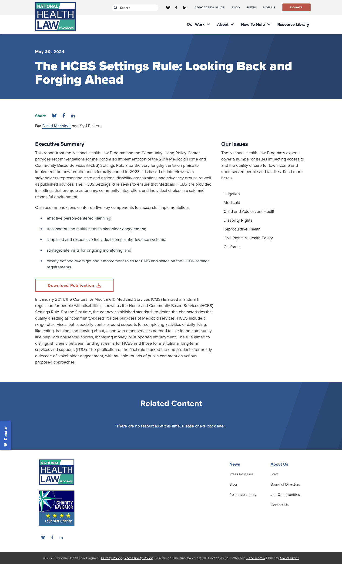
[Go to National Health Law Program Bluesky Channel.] (168, 7)
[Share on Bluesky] (54, 116)
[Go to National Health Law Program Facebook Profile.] (176, 7)
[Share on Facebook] (63, 116)
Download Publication (71, 285)
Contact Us (279, 505)
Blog (233, 484)
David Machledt (56, 125)
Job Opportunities (285, 494)
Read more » (255, 558)
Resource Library (243, 494)
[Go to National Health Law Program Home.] (55, 16)
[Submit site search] (115, 7)
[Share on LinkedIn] (73, 116)
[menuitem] (209, 7)
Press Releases (241, 474)
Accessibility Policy (138, 558)
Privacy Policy (111, 558)
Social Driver (289, 558)
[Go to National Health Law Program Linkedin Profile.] (185, 7)
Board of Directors (285, 484)
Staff (274, 474)
